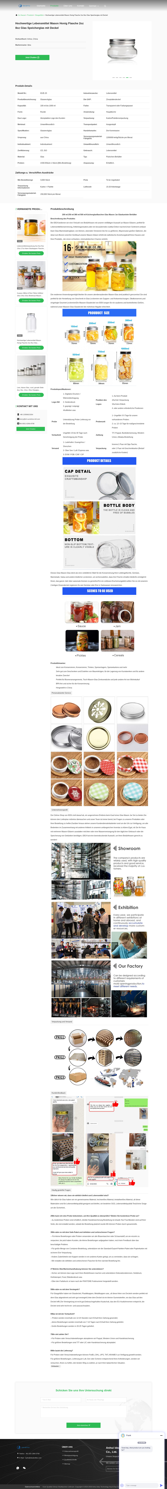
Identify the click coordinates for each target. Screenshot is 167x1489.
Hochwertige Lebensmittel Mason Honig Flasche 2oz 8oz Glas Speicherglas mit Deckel (29, 342)
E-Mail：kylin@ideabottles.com (30, 1458)
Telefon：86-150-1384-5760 (29, 1454)
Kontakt (80, 6)
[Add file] (122, 1485)
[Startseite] (24, 6)
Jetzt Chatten (31, 57)
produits (30, 15)
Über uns (68, 6)
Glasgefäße (39, 15)
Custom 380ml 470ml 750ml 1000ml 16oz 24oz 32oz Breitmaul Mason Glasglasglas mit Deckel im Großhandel (31, 295)
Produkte (54, 6)
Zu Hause (21, 15)
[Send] (161, 1485)
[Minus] (161, 1435)
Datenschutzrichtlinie (32, 1487)
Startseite (41, 6)
